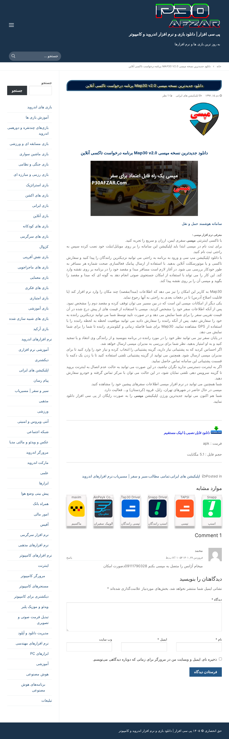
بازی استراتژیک (37, 185)
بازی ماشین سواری (34, 154)
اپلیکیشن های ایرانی (187, 95)
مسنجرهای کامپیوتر (34, 586)
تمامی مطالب (158, 476)
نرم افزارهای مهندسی (32, 643)
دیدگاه (217, 599)
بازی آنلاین (41, 216)
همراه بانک (41, 503)
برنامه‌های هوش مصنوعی (33, 687)
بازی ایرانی (40, 205)
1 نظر (166, 95)
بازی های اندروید (39, 107)
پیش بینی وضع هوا (35, 493)
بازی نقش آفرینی (36, 257)
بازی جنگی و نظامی (34, 164)
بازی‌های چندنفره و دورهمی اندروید (28, 130)
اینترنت (43, 565)
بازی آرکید (41, 329)
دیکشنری (42, 360)
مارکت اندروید (38, 462)
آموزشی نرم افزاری (34, 349)
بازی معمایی (39, 277)
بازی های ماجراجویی (33, 267)
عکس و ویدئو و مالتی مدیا (29, 442)
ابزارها (44, 483)
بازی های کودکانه (36, 226)
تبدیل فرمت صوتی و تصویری (33, 620)
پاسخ (69, 557)
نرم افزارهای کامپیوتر (35, 555)
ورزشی (43, 411)
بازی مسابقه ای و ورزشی (29, 143)
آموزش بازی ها (37, 117)
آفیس (44, 524)
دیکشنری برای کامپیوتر (31, 596)
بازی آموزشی (38, 308)
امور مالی (41, 514)
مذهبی (44, 401)
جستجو (46, 82)
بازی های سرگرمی (34, 236)
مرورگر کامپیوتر (33, 576)
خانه (219, 66)
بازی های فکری (37, 287)
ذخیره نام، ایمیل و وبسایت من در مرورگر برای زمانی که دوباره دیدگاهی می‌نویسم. (155, 659)
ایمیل (162, 639)
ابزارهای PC (39, 653)
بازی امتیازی (39, 298)
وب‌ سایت (105, 639)
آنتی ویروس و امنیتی (33, 421)
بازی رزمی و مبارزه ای (31, 174)
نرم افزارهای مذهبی (33, 545)
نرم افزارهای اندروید (97, 476)
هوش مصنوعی (37, 674)
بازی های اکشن (37, 195)
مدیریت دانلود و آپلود (33, 633)
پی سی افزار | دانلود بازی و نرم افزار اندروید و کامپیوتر (174, 34)
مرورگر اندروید (37, 452)
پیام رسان (41, 380)
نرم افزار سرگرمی (34, 534)
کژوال (44, 246)
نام (219, 639)
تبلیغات (46, 700)
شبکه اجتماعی (38, 431)
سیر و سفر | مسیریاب (130, 476)
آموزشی (42, 664)
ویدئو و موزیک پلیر (35, 606)
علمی (44, 473)
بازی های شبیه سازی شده (29, 318)
